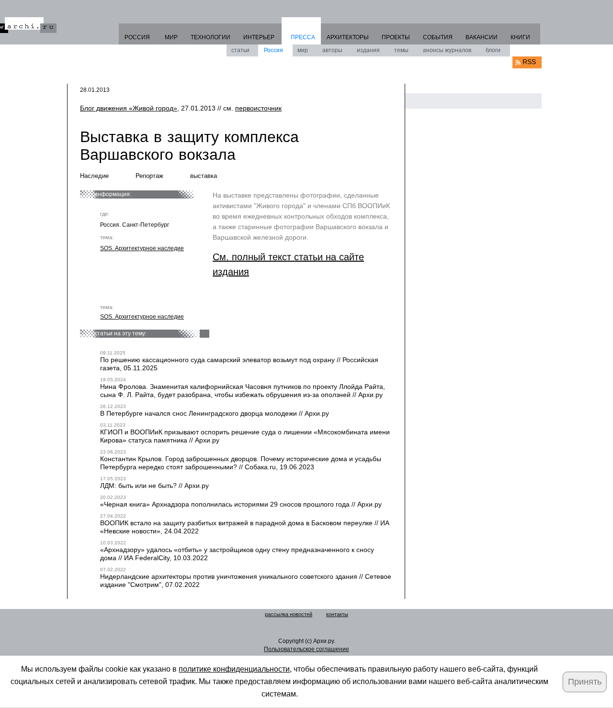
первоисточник (258, 108)
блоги (493, 50)
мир (302, 50)
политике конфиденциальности (234, 669)
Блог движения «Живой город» (128, 108)
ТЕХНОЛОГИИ (210, 37)
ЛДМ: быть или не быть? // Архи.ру (154, 485)
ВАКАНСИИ (481, 37)
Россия (273, 50)
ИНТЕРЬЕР (258, 37)
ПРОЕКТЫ (396, 37)
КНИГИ (520, 37)
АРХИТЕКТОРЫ (348, 37)
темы (401, 50)
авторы (332, 50)
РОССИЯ (137, 37)
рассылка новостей (288, 614)
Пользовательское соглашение (306, 649)
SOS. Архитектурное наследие (142, 248)
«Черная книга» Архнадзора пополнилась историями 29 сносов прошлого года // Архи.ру (241, 504)
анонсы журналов (447, 50)
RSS (529, 62)
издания (368, 50)
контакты (337, 614)
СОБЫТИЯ (438, 37)
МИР (171, 37)
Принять (585, 681)
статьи (240, 50)
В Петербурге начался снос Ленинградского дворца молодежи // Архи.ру (214, 413)
